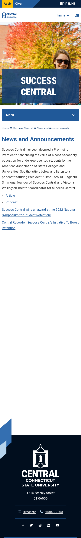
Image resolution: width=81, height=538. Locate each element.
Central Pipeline (68, 4)
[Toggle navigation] (76, 15)
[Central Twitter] (31, 525)
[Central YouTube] (57, 525)
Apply (7, 3)
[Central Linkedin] (48, 525)
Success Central (23, 128)
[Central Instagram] (40, 525)
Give (18, 3)
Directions (29, 512)
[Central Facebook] (23, 525)
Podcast (12, 202)
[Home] (10, 14)
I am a (61, 15)
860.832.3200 (54, 512)
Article (10, 195)
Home (5, 128)
